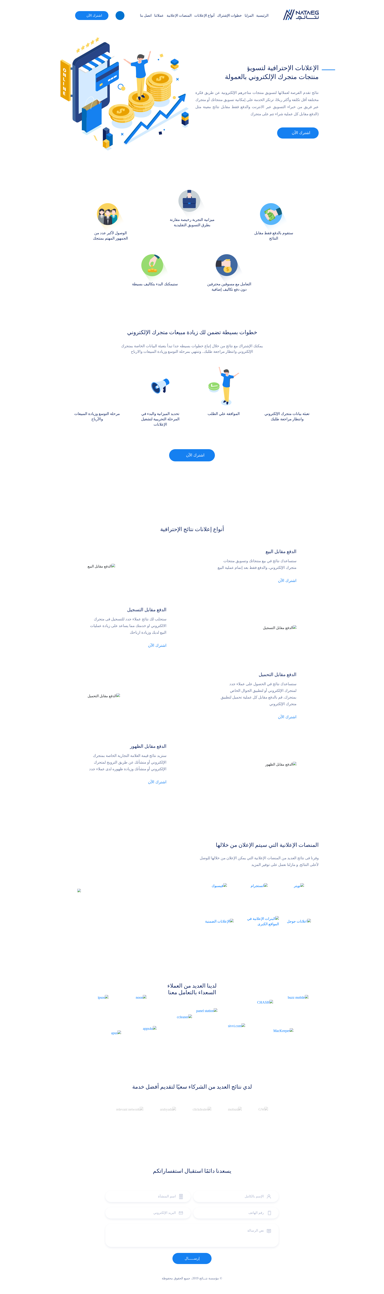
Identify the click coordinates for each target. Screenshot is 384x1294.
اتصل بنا (146, 15)
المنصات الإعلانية (179, 15)
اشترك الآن (94, 15)
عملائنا (159, 15)
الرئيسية (262, 15)
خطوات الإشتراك (229, 15)
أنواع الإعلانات (204, 15)
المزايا (249, 15)
